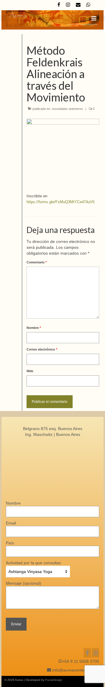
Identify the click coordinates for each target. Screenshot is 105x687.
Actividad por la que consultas (33, 562)
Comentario (37, 262)
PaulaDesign (53, 679)
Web (30, 371)
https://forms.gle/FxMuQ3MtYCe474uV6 (60, 202)
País (10, 543)
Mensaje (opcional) (23, 583)
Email (11, 523)
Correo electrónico (42, 349)
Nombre (34, 327)
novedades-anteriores (67, 109)
